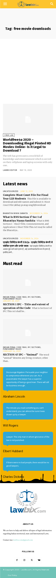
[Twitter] (32, 560)
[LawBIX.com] (28, 4)
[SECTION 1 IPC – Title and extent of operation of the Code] (28, 281)
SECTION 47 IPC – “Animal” (20, 354)
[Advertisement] (28, 68)
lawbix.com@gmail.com (23, 540)
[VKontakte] (39, 560)
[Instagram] (24, 560)
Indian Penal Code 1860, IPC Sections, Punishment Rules (22, 298)
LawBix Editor (10, 170)
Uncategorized (10, 191)
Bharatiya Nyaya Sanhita (15, 213)
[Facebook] (17, 560)
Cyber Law (8, 135)
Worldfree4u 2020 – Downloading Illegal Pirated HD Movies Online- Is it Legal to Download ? (27, 145)
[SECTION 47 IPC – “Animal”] (28, 331)
